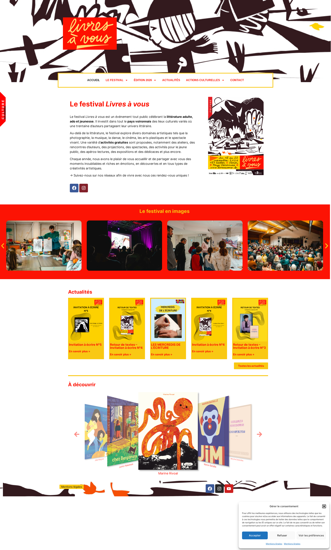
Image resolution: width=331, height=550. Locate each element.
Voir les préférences (311, 535)
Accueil (93, 80)
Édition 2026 (143, 80)
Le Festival (114, 80)
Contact (237, 80)
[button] (324, 506)
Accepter (255, 535)
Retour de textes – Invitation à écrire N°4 (126, 346)
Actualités (171, 80)
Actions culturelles (203, 80)
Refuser (282, 535)
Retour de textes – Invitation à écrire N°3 (249, 346)
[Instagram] (83, 188)
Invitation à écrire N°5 (85, 344)
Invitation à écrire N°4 (208, 344)
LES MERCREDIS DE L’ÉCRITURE (165, 346)
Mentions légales (274, 543)
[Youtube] (229, 488)
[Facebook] (74, 188)
